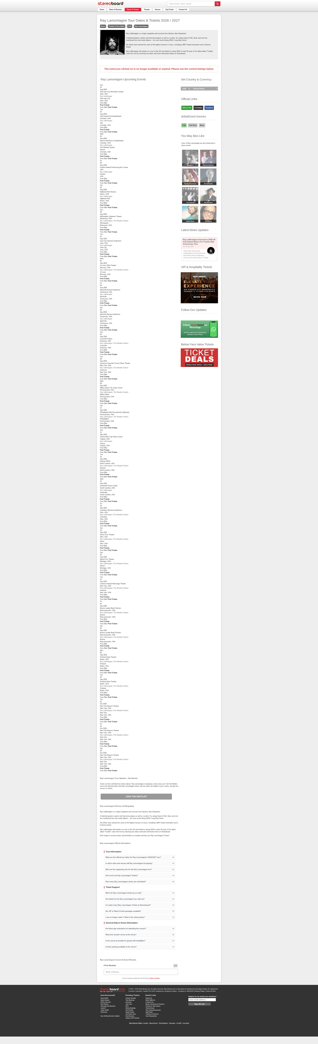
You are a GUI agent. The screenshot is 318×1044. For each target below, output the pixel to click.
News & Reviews (115, 9)
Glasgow (172, 1023)
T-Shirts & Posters (152, 1014)
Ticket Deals (150, 1008)
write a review (154, 978)
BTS (127, 1006)
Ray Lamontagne (141, 26)
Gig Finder (169, 9)
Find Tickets (104, 105)
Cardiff (178, 1023)
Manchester (153, 1023)
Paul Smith (104, 998)
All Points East (131, 1014)
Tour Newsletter (151, 1016)
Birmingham (163, 1023)
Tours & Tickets (133, 9)
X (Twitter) (198, 108)
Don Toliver (105, 1004)
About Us (149, 998)
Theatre (147, 9)
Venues (157, 9)
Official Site (186, 108)
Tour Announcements (153, 1010)
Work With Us (150, 1000)
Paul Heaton (130, 1016)
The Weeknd (130, 1000)
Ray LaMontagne (106, 96)
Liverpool (185, 1023)
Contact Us (183, 9)
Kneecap (104, 1012)
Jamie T (103, 1008)
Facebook (209, 108)
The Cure (129, 1004)
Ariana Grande (131, 998)
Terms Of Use (211, 991)
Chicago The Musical (108, 1006)
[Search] (217, 3)
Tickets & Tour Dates (116, 26)
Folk (129, 26)
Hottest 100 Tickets (132, 1018)
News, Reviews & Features (155, 1004)
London (145, 1023)
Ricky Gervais (106, 1002)
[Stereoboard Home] (111, 5)
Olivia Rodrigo (131, 1008)
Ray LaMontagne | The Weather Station (114, 221)
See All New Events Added (110, 1016)
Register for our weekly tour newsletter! (202, 996)
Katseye (129, 1002)
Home (102, 9)
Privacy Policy (200, 991)
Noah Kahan (105, 1000)
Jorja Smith (105, 1010)
